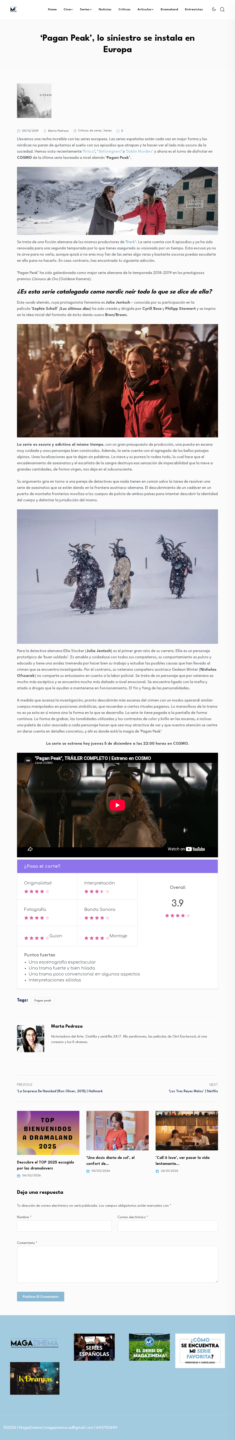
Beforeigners (110, 152)
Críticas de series (90, 130)
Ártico (89, 152)
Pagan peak (42, 1000)
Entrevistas (194, 9)
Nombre (24, 1217)
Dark (130, 242)
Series (85, 9)
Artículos (144, 9)
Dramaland (169, 9)
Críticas (124, 9)
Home (52, 9)
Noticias (105, 9)
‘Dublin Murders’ (139, 152)
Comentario (27, 1243)
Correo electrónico (133, 1217)
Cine (67, 9)
